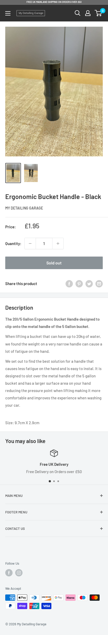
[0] (98, 13)
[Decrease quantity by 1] (30, 243)
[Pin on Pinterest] (79, 283)
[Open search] (77, 13)
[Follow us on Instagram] (19, 572)
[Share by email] (99, 283)
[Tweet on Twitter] (89, 283)
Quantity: (13, 243)
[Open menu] (7, 13)
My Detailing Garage (24, 208)
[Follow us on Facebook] (9, 572)
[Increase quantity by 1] (57, 243)
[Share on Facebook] (69, 283)
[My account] (87, 13)
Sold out (54, 262)
